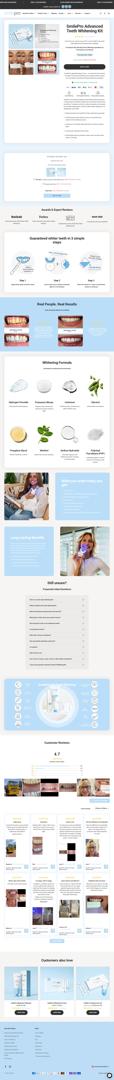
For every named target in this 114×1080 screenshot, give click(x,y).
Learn (69, 13)
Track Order (38, 1043)
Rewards (78, 13)
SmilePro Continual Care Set (93, 1003)
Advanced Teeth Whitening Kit (13, 1033)
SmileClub (38, 1049)
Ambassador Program (42, 1053)
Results (61, 13)
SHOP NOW (21, 1012)
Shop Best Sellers (28, 13)
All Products (8, 1058)
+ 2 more (48, 923)
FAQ (36, 1039)
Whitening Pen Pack (10, 1046)
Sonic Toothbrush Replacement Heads (14, 1054)
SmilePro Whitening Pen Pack (57, 1003)
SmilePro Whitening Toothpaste (21, 1003)
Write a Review (102, 801)
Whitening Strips (9, 1043)
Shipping (54, 13)
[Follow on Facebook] (5, 1066)
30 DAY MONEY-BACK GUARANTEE (47, 2)
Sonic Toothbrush (9, 1039)
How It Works (39, 1033)
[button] (84, 36)
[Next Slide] (108, 787)
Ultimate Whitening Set (11, 1036)
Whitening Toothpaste (11, 1049)
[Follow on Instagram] (10, 1066)
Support (87, 13)
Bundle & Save (42, 13)
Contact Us (38, 1046)
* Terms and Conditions (42, 1056)
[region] (57, 787)
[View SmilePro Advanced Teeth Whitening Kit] (26, 867)
